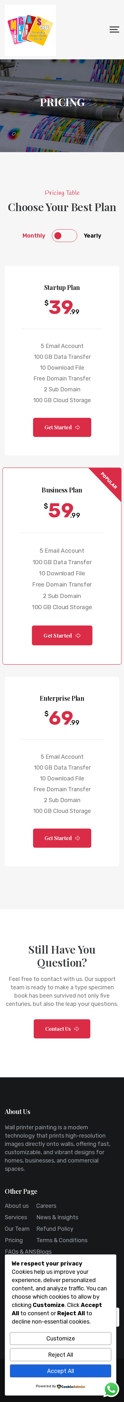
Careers (46, 1205)
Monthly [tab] (34, 235)
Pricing (14, 1240)
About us (17, 1205)
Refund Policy (54, 1228)
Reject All (60, 1354)
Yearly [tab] (92, 235)
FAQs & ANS (20, 1251)
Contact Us (58, 1028)
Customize (60, 1338)
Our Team (17, 1228)
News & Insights (57, 1217)
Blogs (44, 1251)
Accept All (60, 1371)
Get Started (59, 427)
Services (16, 1217)
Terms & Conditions (61, 1240)
